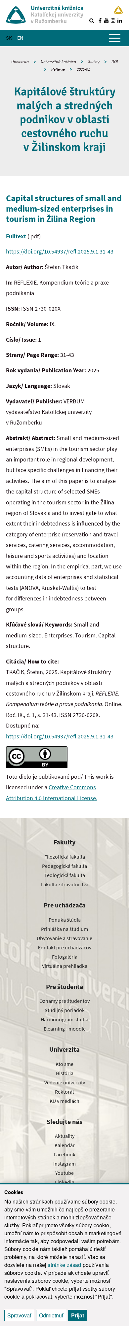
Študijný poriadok (65, 1010)
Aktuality (64, 1136)
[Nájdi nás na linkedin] (119, 20)
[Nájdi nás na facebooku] (100, 20)
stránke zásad (64, 1265)
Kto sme (64, 1064)
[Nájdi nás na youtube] (106, 20)
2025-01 (83, 69)
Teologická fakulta (64, 875)
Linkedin (64, 1182)
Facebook (64, 1154)
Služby (94, 61)
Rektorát (64, 1091)
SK (9, 37)
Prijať (77, 1315)
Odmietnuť (51, 1315)
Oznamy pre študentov (64, 1001)
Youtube (64, 1173)
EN (20, 37)
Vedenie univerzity (64, 1082)
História (64, 1073)
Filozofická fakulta (64, 856)
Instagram (64, 1163)
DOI (114, 61)
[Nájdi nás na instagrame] (113, 20)
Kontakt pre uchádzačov (64, 947)
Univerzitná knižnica (58, 61)
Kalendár (65, 1145)
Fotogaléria (64, 956)
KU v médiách (64, 1101)
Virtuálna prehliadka (64, 966)
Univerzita (20, 61)
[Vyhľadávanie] (91, 20)
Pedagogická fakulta (64, 866)
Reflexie (58, 69)
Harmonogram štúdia (64, 1019)
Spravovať (19, 1315)
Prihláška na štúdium (64, 929)
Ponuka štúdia (65, 919)
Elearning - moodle (65, 1028)
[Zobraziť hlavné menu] (115, 38)
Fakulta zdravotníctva (64, 884)
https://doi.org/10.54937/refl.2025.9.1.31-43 (59, 251)
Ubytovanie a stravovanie (64, 938)
